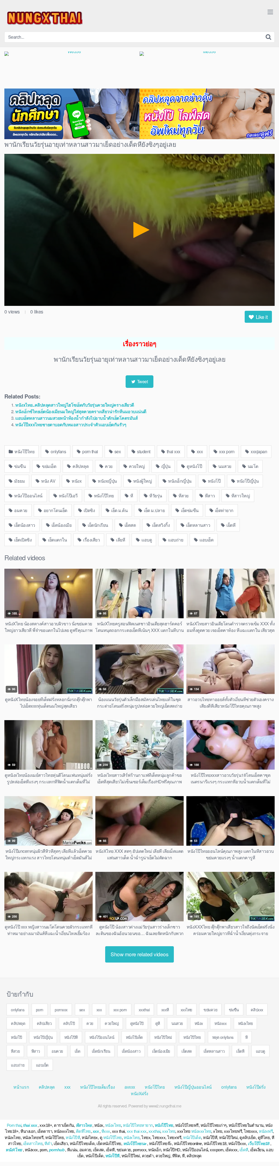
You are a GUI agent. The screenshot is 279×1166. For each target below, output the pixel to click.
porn (39, 1009)
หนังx (76, 481)
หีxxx (105, 1131)
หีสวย (183, 495)
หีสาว (209, 495)
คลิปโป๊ (69, 1023)
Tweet (142, 381)
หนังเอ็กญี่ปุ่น (179, 481)
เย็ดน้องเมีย (60, 525)
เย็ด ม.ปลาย (154, 510)
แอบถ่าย (175, 540)
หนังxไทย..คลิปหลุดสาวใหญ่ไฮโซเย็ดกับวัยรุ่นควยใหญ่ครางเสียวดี (74, 405)
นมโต (252, 466)
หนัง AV (48, 481)
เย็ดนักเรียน (97, 525)
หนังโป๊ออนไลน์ (28, 495)
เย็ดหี (231, 525)
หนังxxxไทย (201, 1131)
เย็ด (77, 1051)
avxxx (130, 1087)
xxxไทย (186, 1009)
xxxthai (144, 1009)
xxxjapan (258, 451)
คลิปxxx (257, 1009)
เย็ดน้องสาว (24, 525)
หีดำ (48, 1143)
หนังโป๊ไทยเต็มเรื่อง (97, 1087)
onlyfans (58, 451)
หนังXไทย (13, 1149)
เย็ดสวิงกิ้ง (160, 525)
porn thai (89, 451)
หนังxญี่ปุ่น (107, 481)
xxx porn (226, 451)
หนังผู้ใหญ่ (142, 481)
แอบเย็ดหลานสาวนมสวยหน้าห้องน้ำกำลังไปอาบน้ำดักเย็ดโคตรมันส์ (76, 418)
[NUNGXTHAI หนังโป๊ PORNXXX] (43, 18)
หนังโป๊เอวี (68, 495)
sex (117, 451)
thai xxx (173, 451)
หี (131, 495)
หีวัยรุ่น (155, 495)
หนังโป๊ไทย (24, 451)
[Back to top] (264, 1148)
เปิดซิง (89, 510)
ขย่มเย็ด (48, 466)
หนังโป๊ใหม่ (163, 1037)
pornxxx (61, 1009)
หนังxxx (220, 1023)
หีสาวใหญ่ (240, 495)
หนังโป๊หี (71, 1037)
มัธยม (19, 481)
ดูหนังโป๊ (194, 466)
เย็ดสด (129, 525)
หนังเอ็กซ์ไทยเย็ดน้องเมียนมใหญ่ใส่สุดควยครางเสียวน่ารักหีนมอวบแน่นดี (80, 411)
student (143, 451)
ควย (108, 466)
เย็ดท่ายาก (223, 510)
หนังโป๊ (213, 481)
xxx (199, 451)
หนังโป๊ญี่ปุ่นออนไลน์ (193, 1087)
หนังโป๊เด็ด (134, 1037)
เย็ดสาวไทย (33, 1143)
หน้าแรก (21, 1087)
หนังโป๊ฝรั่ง (256, 1087)
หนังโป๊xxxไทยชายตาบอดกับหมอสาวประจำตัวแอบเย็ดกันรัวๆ (70, 424)
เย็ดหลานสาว (197, 525)
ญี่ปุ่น (165, 466)
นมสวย (224, 466)
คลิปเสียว (44, 1023)
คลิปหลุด (80, 466)
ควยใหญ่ (136, 466)
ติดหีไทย (83, 1131)
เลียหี (120, 540)
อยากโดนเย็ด (55, 510)
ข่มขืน (19, 466)
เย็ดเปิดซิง (22, 540)
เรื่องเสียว (91, 540)
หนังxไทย (245, 1023)
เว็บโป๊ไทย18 (258, 1143)
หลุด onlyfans (222, 1037)
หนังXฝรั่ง (139, 1093)
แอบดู (146, 540)
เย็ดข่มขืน (189, 510)
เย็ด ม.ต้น (119, 510)
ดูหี (157, 1023)
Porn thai (14, 1125)
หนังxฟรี (266, 1131)
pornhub (57, 1149)
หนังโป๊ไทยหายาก (138, 1125)
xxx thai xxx (137, 1131)
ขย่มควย (210, 1009)
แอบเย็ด (206, 540)
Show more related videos (139, 954)
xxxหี (165, 1009)
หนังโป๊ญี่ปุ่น (247, 481)
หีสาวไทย (84, 1125)
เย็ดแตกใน (57, 540)
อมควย (20, 510)
